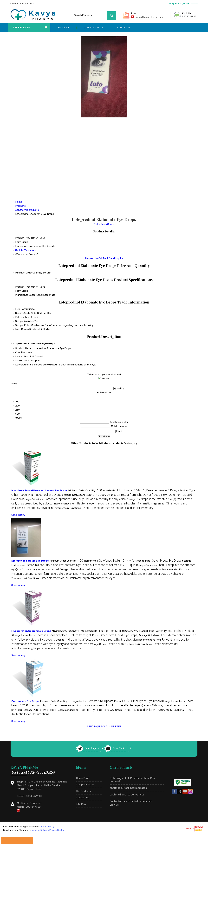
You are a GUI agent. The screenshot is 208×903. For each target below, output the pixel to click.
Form (18, 290)
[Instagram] (190, 793)
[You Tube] (185, 793)
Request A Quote (179, 3)
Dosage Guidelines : (74, 499)
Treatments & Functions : (103, 508)
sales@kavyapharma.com (149, 17)
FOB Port (20, 309)
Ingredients (21, 294)
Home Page (63, 27)
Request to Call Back (96, 258)
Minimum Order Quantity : (85, 490)
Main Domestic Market (27, 329)
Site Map (81, 804)
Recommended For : (103, 503)
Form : (128, 565)
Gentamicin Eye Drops (25, 701)
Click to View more (25, 250)
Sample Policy (23, 325)
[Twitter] (179, 793)
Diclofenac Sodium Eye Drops (30, 560)
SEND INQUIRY (95, 726)
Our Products (21, 27)
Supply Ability (22, 313)
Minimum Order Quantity (28, 272)
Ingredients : (141, 490)
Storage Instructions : (111, 494)
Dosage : (110, 569)
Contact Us (123, 27)
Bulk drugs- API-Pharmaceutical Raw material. (132, 780)
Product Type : (158, 560)
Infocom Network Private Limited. (48, 830)
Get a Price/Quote (104, 224)
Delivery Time (22, 317)
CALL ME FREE (112, 726)
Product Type (23, 286)
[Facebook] (174, 793)
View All (114, 804)
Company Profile (93, 27)
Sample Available (24, 321)
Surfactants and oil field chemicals (131, 801)
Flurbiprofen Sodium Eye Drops (31, 631)
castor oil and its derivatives (127, 794)
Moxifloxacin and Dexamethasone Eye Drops (39, 490)
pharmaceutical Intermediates (128, 787)
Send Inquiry (116, 258)
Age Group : (146, 573)
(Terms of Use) (46, 826)
